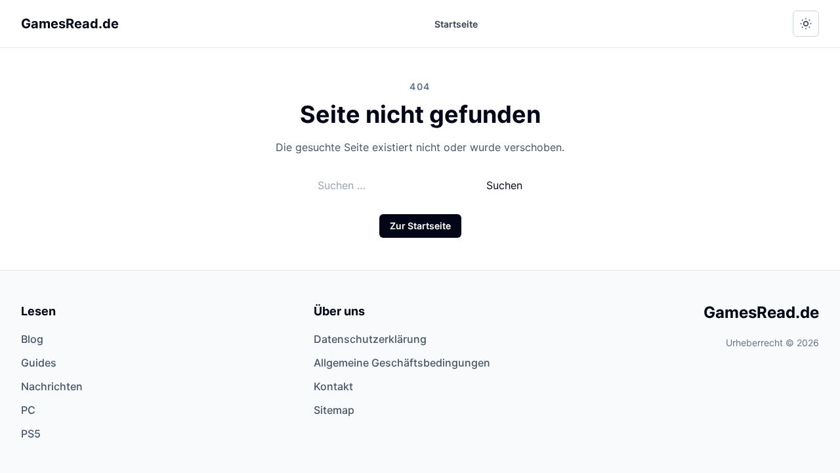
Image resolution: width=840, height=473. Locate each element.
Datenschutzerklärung (370, 339)
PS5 (31, 433)
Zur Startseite (420, 225)
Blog (32, 339)
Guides (38, 362)
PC (28, 410)
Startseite (456, 24)
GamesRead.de (70, 24)
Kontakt (333, 386)
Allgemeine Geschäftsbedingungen (402, 362)
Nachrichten (52, 386)
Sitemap (334, 410)
